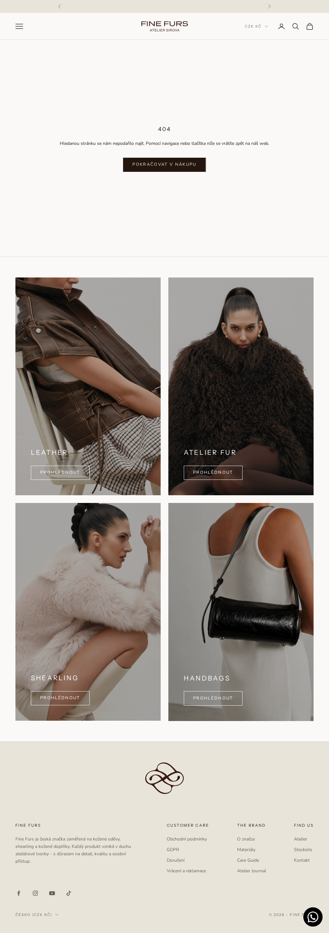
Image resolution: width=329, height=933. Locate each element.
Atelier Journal (251, 871)
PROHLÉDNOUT (60, 472)
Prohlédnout (213, 472)
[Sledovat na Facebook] (18, 893)
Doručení (175, 860)
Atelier (300, 839)
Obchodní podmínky (187, 839)
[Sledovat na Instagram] (35, 893)
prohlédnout (60, 698)
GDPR (173, 850)
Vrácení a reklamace (186, 871)
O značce (246, 839)
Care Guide (248, 860)
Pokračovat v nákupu (164, 164)
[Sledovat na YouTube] (52, 893)
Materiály (246, 850)
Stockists (303, 850)
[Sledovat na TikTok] (69, 893)
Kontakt (302, 860)
